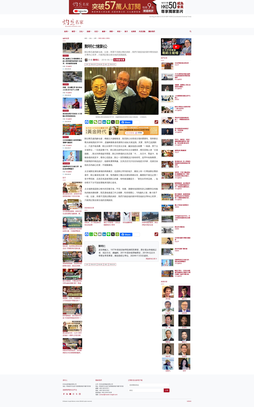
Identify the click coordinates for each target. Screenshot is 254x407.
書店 (106, 64)
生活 (96, 31)
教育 (73, 31)
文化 (81, 31)
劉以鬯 (100, 64)
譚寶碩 (177, 99)
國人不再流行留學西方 (182, 205)
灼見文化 (65, 137)
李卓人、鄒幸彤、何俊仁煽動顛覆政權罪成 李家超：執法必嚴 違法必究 (182, 141)
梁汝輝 (177, 167)
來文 (176, 121)
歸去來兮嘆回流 (180, 227)
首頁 (86, 38)
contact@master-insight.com (108, 394)
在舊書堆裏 (119, 60)
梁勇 (176, 219)
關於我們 (152, 31)
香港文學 (93, 64)
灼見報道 (65, 84)
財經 (88, 31)
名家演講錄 (66, 163)
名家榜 (133, 31)
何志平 (177, 65)
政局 (65, 31)
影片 (126, 31)
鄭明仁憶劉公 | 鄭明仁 (104, 38)
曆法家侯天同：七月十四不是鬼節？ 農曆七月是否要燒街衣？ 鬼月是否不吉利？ (72, 335)
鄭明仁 (96, 60)
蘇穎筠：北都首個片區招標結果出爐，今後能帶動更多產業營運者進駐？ (72, 231)
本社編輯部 (69, 66)
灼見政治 (65, 55)
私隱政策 (189, 401)
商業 (111, 31)
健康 (103, 31)
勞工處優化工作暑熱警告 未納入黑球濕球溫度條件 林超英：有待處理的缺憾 (72, 61)
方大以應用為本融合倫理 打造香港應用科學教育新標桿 (182, 75)
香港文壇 (112, 64)
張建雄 (177, 207)
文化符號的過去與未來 (182, 63)
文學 (95, 38)
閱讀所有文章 (151, 259)
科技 (118, 31)
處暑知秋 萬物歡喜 (180, 150)
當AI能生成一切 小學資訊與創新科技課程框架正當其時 (182, 163)
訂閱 (166, 390)
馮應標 (177, 229)
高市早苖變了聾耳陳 (181, 249)
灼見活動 (142, 31)
